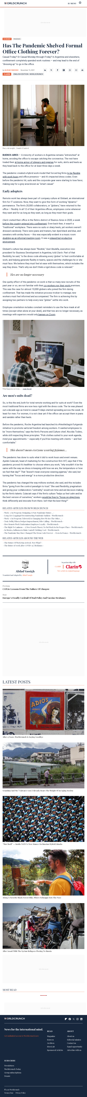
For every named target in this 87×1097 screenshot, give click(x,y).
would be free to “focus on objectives (61, 497)
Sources (50, 1040)
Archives (50, 1043)
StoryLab (51, 1046)
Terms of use (8, 1093)
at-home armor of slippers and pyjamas (34, 162)
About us (70, 1036)
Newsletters (9, 1065)
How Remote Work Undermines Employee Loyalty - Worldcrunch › (31, 524)
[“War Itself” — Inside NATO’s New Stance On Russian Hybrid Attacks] (43, 819)
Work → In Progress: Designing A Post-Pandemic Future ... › (29, 513)
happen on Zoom (46, 314)
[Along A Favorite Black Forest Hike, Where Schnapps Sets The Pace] (43, 872)
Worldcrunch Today (12, 1069)
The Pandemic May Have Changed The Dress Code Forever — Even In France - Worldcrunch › (43, 533)
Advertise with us (74, 1050)
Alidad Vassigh (11, 70)
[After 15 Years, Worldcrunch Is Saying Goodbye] (43, 712)
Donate (7, 1076)
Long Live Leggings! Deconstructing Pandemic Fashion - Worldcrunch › (34, 515)
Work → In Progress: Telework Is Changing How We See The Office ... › (33, 518)
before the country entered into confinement (25, 223)
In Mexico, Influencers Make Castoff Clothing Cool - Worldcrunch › (32, 530)
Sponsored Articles (55, 1050)
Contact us (71, 1043)
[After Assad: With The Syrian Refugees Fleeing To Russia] (43, 926)
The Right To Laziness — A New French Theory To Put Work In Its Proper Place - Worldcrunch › (43, 527)
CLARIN (7, 74)
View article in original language (68, 571)
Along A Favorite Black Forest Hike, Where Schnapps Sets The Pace (32, 897)
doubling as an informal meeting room (21, 238)
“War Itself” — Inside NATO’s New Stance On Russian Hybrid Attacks (32, 844)
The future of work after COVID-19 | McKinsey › (24, 545)
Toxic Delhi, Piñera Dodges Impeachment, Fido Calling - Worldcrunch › (33, 521)
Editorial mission (74, 1040)
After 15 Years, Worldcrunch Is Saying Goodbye (23, 737)
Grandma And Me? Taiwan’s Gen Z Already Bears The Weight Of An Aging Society (38, 790)
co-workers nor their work (57, 285)
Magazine (51, 1036)
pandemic (17, 39)
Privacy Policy (21, 1093)
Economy (7, 39)
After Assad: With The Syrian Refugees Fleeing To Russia (27, 951)
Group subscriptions (12, 1072)
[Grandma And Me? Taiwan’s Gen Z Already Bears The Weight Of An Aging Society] (43, 765)
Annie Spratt (27, 389)
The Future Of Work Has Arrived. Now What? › (23, 543)
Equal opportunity (74, 1046)
